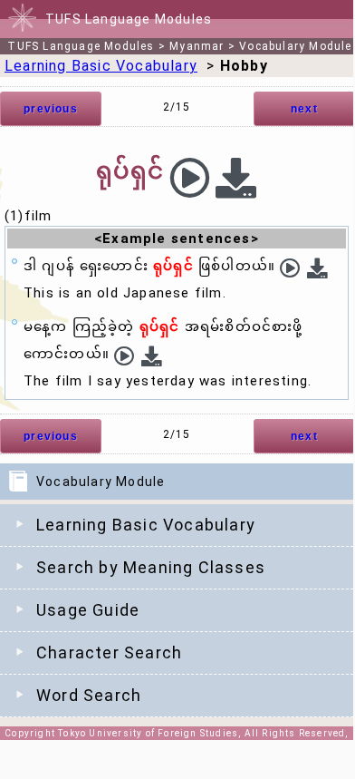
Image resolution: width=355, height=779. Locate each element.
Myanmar (196, 46)
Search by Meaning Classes (150, 567)
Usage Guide (87, 609)
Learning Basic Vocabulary (145, 524)
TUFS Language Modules (80, 46)
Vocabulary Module (295, 46)
